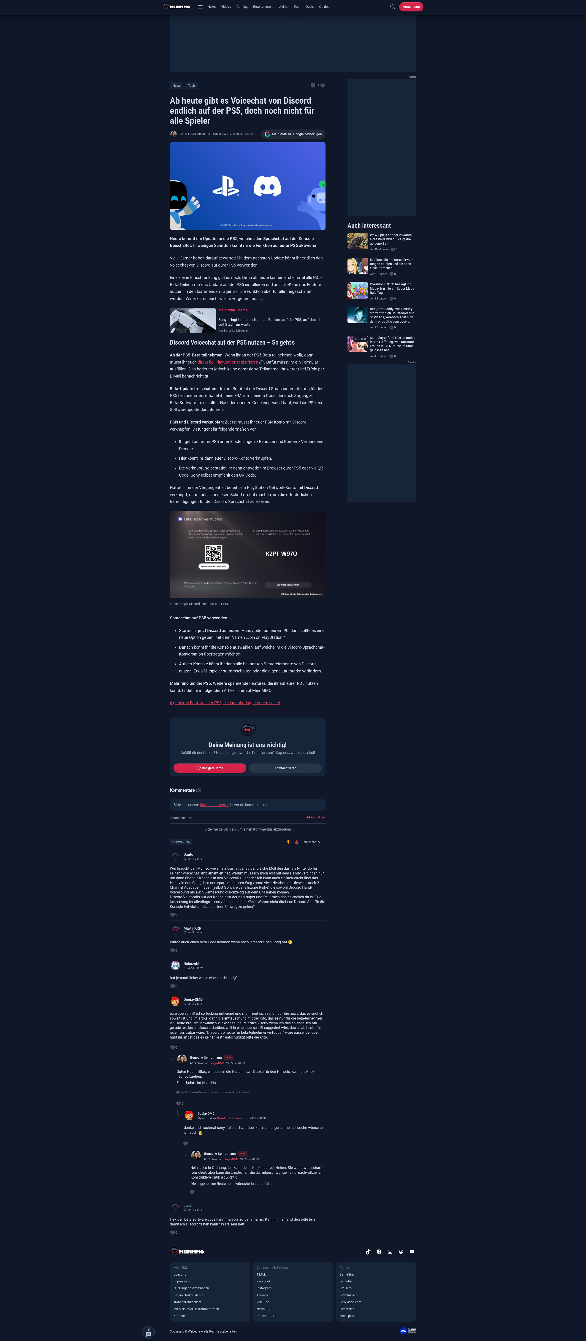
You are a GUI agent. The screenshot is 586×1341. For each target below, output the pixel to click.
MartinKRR (192, 928)
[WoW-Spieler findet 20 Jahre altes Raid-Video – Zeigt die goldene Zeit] (357, 241)
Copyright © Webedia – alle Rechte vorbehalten (203, 1331)
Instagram (264, 1288)
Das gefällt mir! (213, 768)
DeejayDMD (193, 999)
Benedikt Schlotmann (193, 133)
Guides (324, 6)
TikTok (261, 1274)
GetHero (345, 1288)
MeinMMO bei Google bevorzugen (297, 134)
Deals (310, 6)
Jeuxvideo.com (350, 1302)
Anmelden (317, 817)
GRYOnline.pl (348, 1295)
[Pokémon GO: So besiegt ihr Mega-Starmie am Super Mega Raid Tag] (357, 290)
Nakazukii (192, 964)
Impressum (182, 1281)
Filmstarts (346, 1309)
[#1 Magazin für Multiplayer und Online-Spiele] (179, 7)
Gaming (242, 6)
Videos (226, 6)
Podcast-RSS (266, 1316)
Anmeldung (411, 6)
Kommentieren (285, 768)
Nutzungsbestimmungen (191, 1288)
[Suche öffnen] (392, 6)
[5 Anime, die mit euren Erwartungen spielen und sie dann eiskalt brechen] (357, 266)
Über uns (180, 1274)
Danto (188, 854)
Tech (297, 6)
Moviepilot (346, 1316)
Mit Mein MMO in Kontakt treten (196, 1309)
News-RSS (264, 1309)
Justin (189, 1205)
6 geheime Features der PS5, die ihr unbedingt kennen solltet (225, 702)
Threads (262, 1295)
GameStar (346, 1274)
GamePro (346, 1281)
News (212, 6)
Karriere (179, 1316)
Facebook (264, 1281)
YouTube (263, 1302)
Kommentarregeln (214, 805)
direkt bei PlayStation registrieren (228, 362)
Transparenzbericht (187, 1302)
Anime (283, 6)
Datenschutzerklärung (189, 1295)
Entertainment (263, 6)
